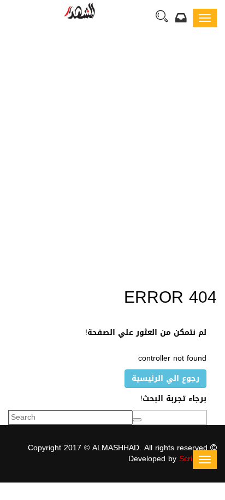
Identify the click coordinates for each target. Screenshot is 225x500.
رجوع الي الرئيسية (165, 378)
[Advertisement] (112, 159)
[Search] (162, 17)
